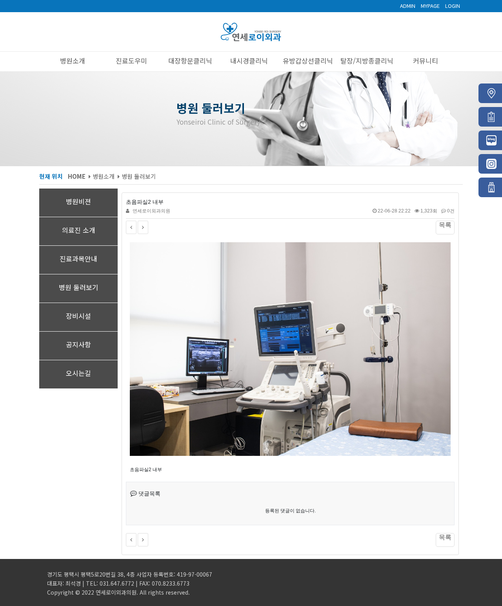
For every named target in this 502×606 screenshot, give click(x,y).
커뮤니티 (427, 60)
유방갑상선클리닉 (310, 60)
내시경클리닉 (251, 60)
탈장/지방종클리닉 (368, 60)
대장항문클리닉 (192, 60)
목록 (445, 224)
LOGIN (452, 5)
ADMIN (407, 5)
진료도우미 (133, 60)
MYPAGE (430, 5)
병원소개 (74, 60)
